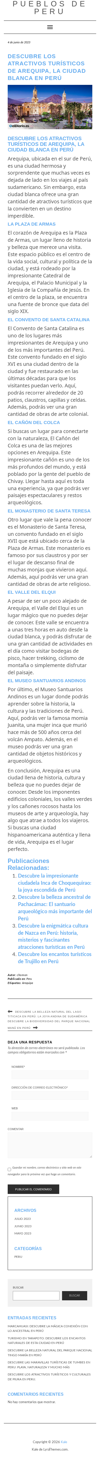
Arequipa (27, 983)
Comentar (16, 1129)
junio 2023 (23, 1226)
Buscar (18, 1287)
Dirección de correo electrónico (40, 1087)
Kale (64, 1442)
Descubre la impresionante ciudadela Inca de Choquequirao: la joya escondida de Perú (54, 883)
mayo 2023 (22, 1233)
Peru (29, 979)
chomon (22, 975)
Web (15, 1108)
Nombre (18, 1066)
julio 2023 (22, 1218)
